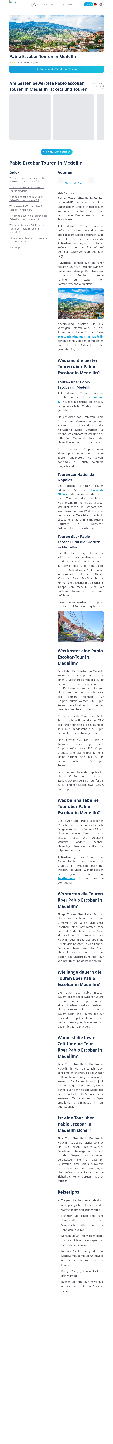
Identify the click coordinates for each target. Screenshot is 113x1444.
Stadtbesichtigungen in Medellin (81, 336)
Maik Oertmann (66, 193)
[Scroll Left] (94, 86)
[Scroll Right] (101, 86)
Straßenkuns (66, 878)
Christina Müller (74, 183)
